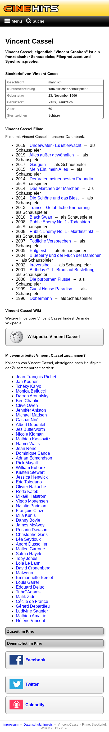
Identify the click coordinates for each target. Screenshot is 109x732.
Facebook (35, 660)
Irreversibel (40, 265)
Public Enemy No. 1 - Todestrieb (60, 222)
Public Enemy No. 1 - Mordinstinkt (61, 231)
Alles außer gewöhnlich (51, 155)
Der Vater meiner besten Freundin (61, 179)
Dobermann (41, 298)
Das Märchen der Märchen (54, 188)
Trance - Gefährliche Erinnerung (60, 207)
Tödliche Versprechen (50, 241)
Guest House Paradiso (51, 289)
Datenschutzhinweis (38, 724)
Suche (38, 21)
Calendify (34, 705)
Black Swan (41, 217)
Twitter (32, 684)
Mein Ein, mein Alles (49, 169)
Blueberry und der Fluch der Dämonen (66, 255)
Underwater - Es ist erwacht (55, 145)
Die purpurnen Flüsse (50, 279)
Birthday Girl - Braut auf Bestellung (62, 269)
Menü (17, 21)
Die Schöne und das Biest (54, 198)
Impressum (11, 724)
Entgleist (38, 250)
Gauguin (38, 164)
